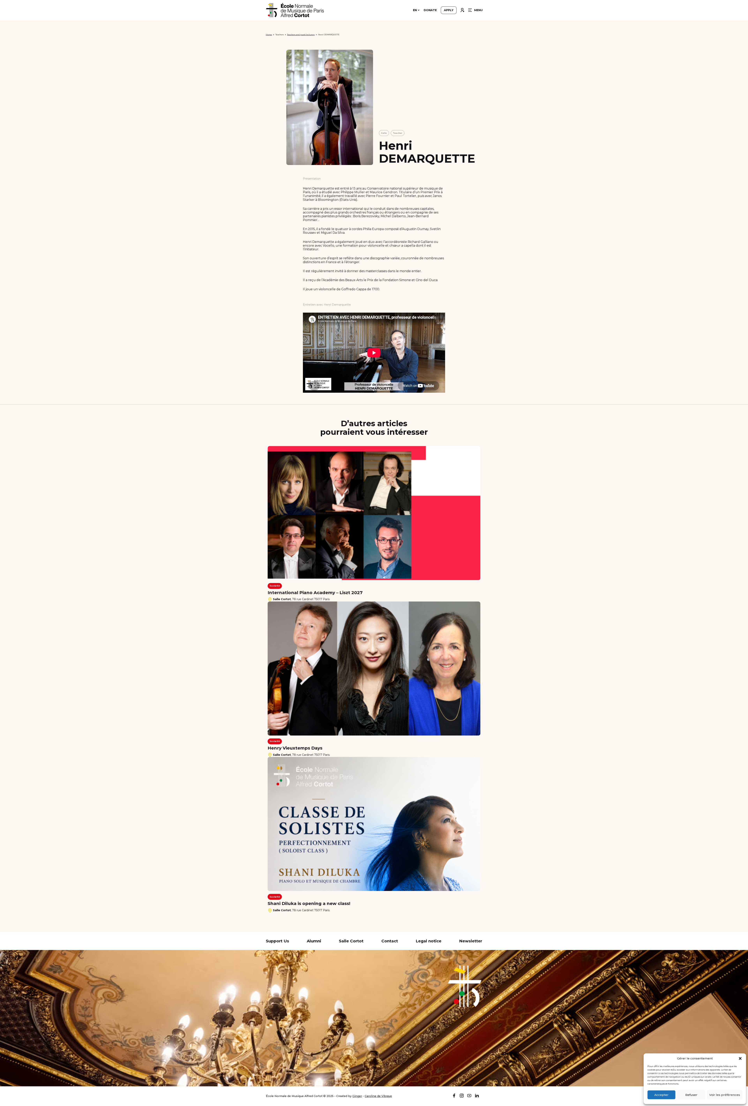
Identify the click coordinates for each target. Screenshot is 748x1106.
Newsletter (470, 941)
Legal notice (428, 941)
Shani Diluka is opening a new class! (309, 903)
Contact (389, 941)
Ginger (357, 1096)
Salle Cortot (351, 941)
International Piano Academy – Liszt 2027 (315, 592)
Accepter (661, 1095)
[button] (740, 1058)
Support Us (277, 941)
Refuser (691, 1095)
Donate (430, 10)
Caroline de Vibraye (378, 1096)
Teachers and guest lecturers (301, 34)
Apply (448, 10)
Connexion (462, 9)
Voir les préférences (724, 1095)
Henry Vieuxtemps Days (295, 748)
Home (269, 34)
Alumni (314, 941)
